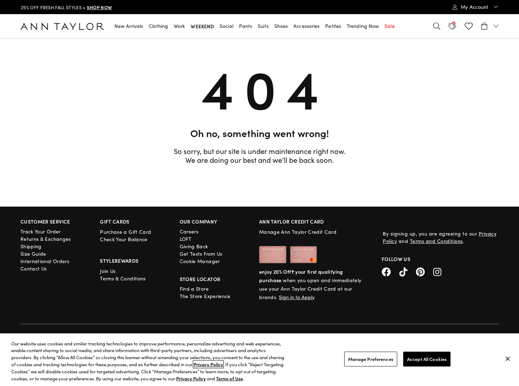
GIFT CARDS (115, 221)
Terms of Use (229, 378)
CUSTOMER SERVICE (45, 221)
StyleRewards (119, 260)
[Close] (507, 359)
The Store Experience (205, 296)
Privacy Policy (208, 364)
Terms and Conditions (436, 241)
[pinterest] (424, 271)
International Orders (44, 261)
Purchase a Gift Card (125, 231)
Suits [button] (263, 26)
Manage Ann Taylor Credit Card (297, 231)
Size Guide (33, 253)
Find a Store (194, 288)
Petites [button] (333, 26)
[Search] (436, 26)
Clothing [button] (158, 26)
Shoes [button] (281, 26)
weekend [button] (202, 26)
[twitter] (407, 271)
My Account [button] (475, 7)
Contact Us (33, 268)
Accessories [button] (306, 26)
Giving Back (194, 246)
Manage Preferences (370, 359)
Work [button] (179, 26)
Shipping (31, 246)
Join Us (107, 271)
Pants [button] (245, 26)
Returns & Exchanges (45, 239)
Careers (189, 231)
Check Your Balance (123, 239)
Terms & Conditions (122, 278)
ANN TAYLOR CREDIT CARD (291, 221)
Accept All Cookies (427, 359)
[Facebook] (390, 271)
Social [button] (226, 26)
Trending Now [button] (363, 26)
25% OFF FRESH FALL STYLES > (66, 7)
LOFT (185, 239)
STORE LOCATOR (200, 279)
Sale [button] (389, 26)
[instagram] (440, 271)
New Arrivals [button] (128, 26)
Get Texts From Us (201, 253)
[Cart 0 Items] (490, 26)
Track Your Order (40, 231)
